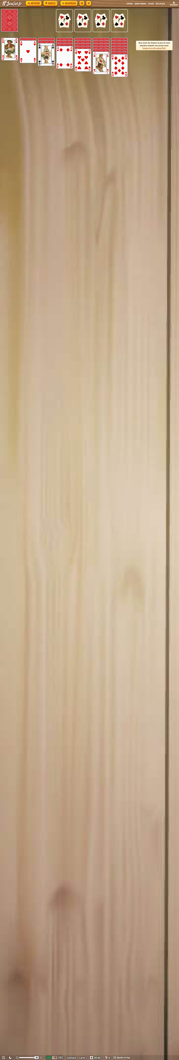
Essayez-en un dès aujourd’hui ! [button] (154, 48)
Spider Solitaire (140, 3)
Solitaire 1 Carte (76, 1058)
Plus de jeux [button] (160, 3)
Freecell (151, 3)
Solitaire (130, 3)
